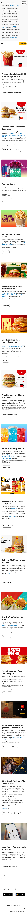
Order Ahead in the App (9, 866)
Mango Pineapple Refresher (9, 456)
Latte (15, 244)
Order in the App (7, 637)
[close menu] (2, 43)
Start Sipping (6, 467)
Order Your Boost (7, 200)
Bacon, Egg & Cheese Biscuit (16, 135)
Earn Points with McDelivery (10, 747)
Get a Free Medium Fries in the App (12, 92)
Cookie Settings (22, 908)
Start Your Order (7, 526)
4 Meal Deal (14, 508)
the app (8, 573)
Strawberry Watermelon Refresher (13, 455)
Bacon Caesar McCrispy (10, 293)
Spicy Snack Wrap (14, 625)
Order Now (23, 43)
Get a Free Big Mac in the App (10, 414)
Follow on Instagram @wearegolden (12, 813)
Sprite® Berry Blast (7, 458)
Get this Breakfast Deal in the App (12, 150)
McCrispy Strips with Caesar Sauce (10, 295)
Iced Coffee (9, 244)
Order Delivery (7, 582)
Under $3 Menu (11, 516)
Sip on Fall (5, 252)
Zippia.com (5, 808)
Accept (24, 3)
